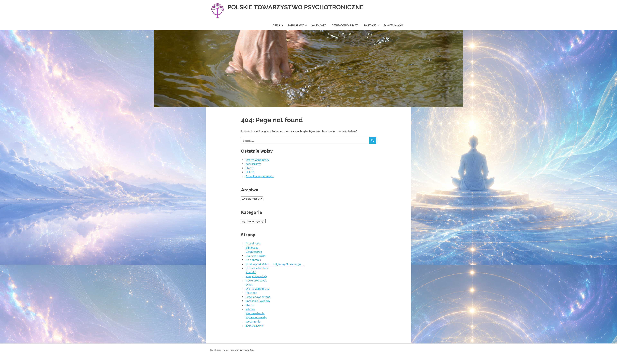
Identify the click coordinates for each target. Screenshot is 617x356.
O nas (276, 25)
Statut (250, 167)
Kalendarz (319, 25)
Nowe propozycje (256, 280)
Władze (250, 309)
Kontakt (251, 272)
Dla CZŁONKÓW (393, 25)
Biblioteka (252, 247)
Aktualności (253, 243)
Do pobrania (253, 259)
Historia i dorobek (257, 268)
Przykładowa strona (258, 296)
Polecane (370, 25)
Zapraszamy (253, 163)
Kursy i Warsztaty (256, 276)
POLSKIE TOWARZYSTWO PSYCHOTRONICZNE (295, 7)
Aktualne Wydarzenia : (260, 176)
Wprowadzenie (255, 313)
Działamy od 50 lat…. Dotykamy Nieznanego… (275, 264)
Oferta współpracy (345, 25)
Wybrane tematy (256, 317)
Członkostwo (254, 251)
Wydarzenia (253, 321)
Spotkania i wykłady (258, 300)
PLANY (250, 171)
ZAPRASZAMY (296, 25)
